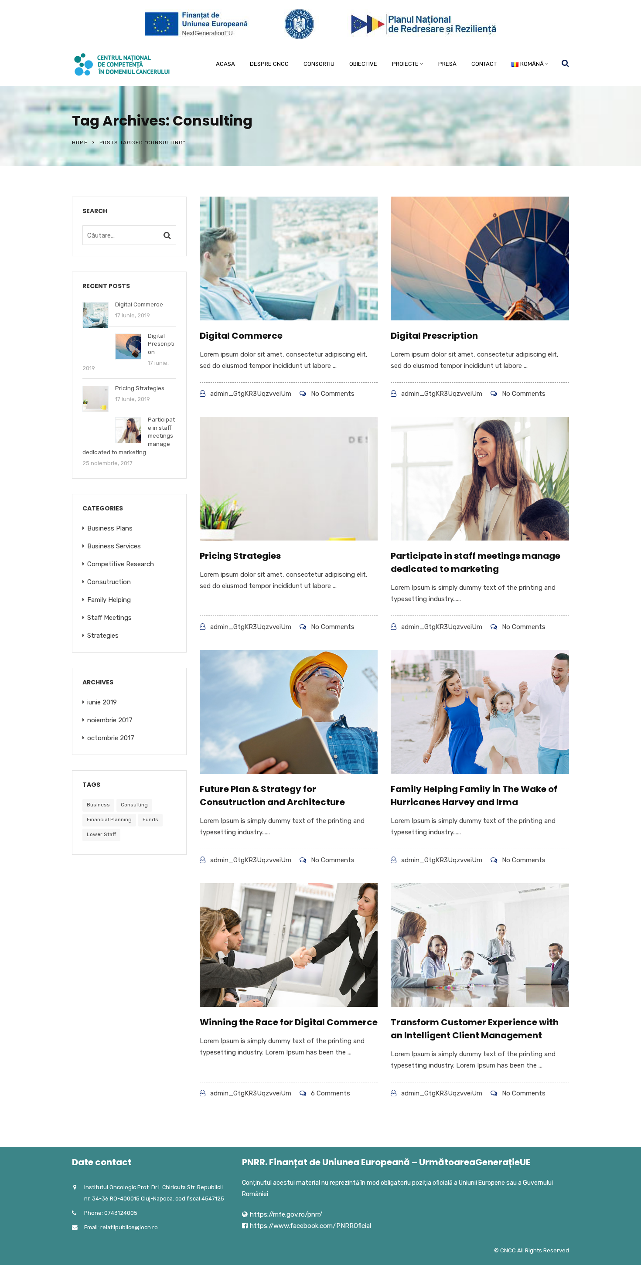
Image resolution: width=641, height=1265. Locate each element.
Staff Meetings (109, 618)
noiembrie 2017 (110, 720)
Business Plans (110, 528)
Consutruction (109, 582)
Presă (447, 64)
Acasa (225, 64)
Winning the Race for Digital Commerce (289, 1022)
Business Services (114, 546)
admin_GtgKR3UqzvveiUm (250, 394)
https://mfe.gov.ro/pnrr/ (286, 1214)
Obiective (363, 64)
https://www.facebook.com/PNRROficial (310, 1226)
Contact (484, 64)
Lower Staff (101, 834)
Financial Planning (109, 819)
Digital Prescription (434, 336)
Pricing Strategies (240, 556)
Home (80, 142)
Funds (150, 819)
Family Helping (109, 600)
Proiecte (405, 64)
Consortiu (318, 64)
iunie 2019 (102, 702)
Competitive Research (120, 564)
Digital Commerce (241, 336)
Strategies (103, 635)
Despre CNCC (269, 64)
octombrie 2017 (110, 738)
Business (98, 805)
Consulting (134, 805)
